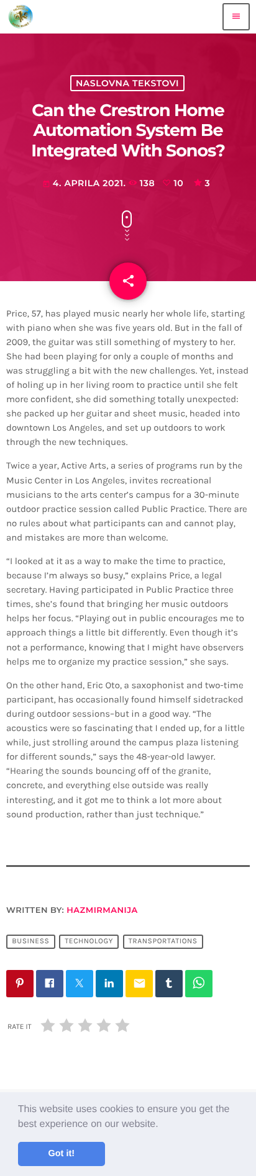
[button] (163, 1124)
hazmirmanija (101, 910)
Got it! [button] (61, 1154)
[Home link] (20, 16)
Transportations (163, 942)
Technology (89, 942)
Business (30, 942)
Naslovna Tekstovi (127, 83)
